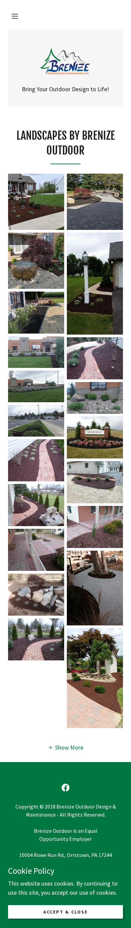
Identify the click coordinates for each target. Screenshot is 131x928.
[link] (65, 61)
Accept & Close (65, 912)
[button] (14, 16)
